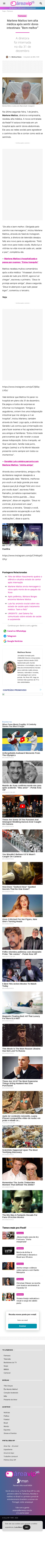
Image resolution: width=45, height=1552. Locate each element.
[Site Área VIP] (22, 3)
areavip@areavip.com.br (22, 1510)
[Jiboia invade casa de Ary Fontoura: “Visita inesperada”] (8, 1235)
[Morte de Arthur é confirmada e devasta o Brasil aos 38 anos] (8, 1251)
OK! (26, 1527)
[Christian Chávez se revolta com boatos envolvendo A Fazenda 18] (8, 1281)
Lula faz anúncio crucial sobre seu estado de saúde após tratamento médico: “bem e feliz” (24, 606)
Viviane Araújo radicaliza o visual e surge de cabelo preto (27, 1300)
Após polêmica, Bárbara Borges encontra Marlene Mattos (22, 598)
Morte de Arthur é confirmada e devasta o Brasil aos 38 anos (26, 1254)
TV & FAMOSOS (7, 1350)
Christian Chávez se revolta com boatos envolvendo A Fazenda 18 (28, 1285)
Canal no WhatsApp (16, 631)
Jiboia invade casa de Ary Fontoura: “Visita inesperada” (27, 1239)
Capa (4, 11)
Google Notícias (14, 641)
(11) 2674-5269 (22, 1513)
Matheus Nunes (16, 57)
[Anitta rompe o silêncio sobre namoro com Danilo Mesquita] (8, 1266)
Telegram (11, 636)
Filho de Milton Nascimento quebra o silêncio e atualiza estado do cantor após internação (25, 579)
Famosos (10, 11)
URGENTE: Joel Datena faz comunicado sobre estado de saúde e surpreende (24, 616)
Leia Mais (18, 1527)
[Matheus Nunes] (7, 57)
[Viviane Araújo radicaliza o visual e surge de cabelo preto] (8, 1297)
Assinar (22, 1326)
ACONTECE (6, 1407)
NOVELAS (5, 1380)
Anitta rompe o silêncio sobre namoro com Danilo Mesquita (27, 1270)
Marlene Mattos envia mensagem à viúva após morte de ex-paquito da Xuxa (24, 589)
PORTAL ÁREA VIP (8, 1440)
